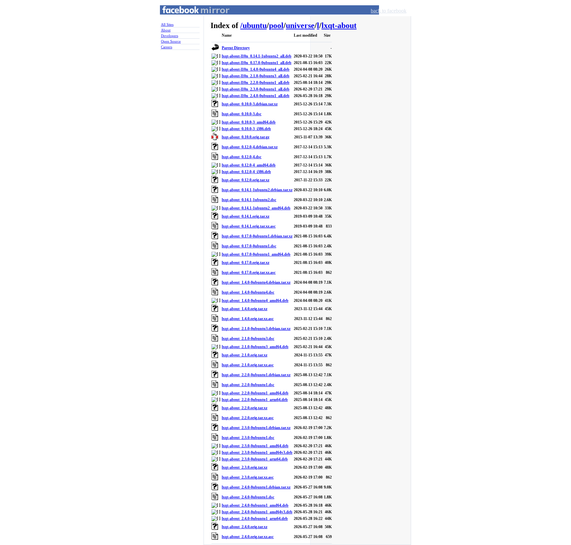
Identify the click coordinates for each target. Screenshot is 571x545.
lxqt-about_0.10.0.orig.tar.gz (245, 137)
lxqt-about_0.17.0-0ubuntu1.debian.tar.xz (257, 236)
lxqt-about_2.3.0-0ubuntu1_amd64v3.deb (257, 452)
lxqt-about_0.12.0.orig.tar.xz (245, 180)
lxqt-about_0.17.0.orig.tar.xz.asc (249, 272)
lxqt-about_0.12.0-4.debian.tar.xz (250, 147)
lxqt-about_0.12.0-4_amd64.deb (249, 165)
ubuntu (255, 25)
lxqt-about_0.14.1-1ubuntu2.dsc (249, 200)
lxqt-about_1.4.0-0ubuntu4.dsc (248, 292)
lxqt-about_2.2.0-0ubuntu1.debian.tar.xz (256, 375)
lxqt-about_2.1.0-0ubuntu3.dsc (248, 338)
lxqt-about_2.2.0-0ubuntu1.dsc (248, 384)
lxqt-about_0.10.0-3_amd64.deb (249, 122)
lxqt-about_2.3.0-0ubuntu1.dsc (248, 437)
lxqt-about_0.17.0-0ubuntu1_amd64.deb (256, 254)
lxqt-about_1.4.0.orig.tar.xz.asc (248, 318)
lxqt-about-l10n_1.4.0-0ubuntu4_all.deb (255, 69)
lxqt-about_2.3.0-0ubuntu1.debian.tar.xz (256, 427)
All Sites (167, 24)
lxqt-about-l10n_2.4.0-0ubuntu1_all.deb (255, 95)
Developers (169, 36)
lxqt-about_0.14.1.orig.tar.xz (245, 216)
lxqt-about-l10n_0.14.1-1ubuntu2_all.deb (256, 56)
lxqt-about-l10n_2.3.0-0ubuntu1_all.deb (255, 89)
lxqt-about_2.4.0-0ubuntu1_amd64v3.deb (257, 512)
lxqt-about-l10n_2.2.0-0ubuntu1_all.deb (255, 82)
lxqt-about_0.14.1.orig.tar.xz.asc (249, 226)
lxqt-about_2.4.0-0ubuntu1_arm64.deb (255, 518)
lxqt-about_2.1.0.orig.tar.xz (244, 355)
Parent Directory (236, 48)
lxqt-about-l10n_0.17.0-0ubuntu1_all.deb (256, 62)
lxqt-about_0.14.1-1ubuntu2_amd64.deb (256, 208)
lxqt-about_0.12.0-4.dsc (241, 157)
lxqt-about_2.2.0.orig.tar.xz (244, 408)
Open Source (171, 41)
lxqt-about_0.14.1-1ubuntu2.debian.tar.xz (257, 190)
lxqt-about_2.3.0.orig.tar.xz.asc (248, 477)
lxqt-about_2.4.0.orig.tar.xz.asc (248, 536)
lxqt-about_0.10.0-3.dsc (241, 114)
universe (300, 25)
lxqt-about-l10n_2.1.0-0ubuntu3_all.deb (255, 76)
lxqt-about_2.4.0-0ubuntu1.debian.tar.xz (256, 487)
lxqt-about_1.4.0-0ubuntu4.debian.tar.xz (256, 282)
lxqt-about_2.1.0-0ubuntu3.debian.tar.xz (256, 328)
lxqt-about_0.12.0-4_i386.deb (246, 171)
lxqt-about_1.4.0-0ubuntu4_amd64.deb (255, 300)
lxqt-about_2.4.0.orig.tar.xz (244, 527)
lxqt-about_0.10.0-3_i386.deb (246, 129)
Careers (166, 47)
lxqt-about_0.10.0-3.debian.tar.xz (250, 104)
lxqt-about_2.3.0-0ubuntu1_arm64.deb (255, 459)
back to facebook (388, 11)
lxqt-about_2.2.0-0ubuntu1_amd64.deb (255, 393)
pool (276, 25)
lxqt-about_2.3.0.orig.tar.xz (244, 467)
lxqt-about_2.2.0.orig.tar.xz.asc (248, 418)
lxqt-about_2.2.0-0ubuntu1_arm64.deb (255, 399)
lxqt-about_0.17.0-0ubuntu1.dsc (249, 246)
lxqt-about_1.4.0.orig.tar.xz (244, 309)
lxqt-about (339, 25)
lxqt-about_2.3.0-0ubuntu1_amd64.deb (255, 446)
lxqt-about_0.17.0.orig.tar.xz (245, 262)
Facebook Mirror (189, 17)
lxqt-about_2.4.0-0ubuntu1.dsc (248, 497)
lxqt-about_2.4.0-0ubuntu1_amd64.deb (255, 505)
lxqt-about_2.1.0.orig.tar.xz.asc (248, 365)
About (166, 30)
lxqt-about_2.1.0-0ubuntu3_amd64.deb (255, 347)
